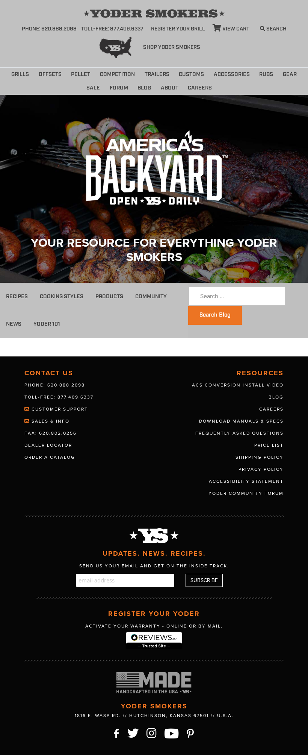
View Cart (235, 29)
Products (109, 296)
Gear (290, 74)
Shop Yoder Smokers (171, 47)
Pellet (80, 74)
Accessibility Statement (246, 481)
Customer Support (59, 409)
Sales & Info (49, 421)
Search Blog (215, 315)
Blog (144, 87)
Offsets (50, 74)
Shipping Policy (260, 457)
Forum (119, 87)
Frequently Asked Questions (239, 433)
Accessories (232, 74)
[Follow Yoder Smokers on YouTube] (172, 732)
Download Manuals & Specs (241, 421)
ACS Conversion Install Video (238, 385)
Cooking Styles (61, 296)
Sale (93, 87)
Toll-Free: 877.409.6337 (59, 397)
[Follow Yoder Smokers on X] (133, 732)
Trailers (157, 74)
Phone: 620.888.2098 (49, 29)
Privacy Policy (261, 469)
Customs (191, 74)
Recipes (17, 296)
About (169, 87)
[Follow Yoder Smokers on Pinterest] (191, 732)
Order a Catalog (49, 457)
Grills (20, 74)
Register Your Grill (178, 29)
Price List (269, 445)
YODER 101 (46, 323)
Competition (117, 74)
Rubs (266, 74)
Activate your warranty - (154, 626)
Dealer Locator (48, 445)
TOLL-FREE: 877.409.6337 (112, 29)
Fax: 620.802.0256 (50, 433)
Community (151, 296)
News (13, 323)
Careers (200, 87)
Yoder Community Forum (246, 493)
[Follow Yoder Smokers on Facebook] (116, 732)
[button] (221, 86)
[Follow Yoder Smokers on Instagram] (151, 732)
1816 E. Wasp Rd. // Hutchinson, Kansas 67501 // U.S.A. (154, 715)
